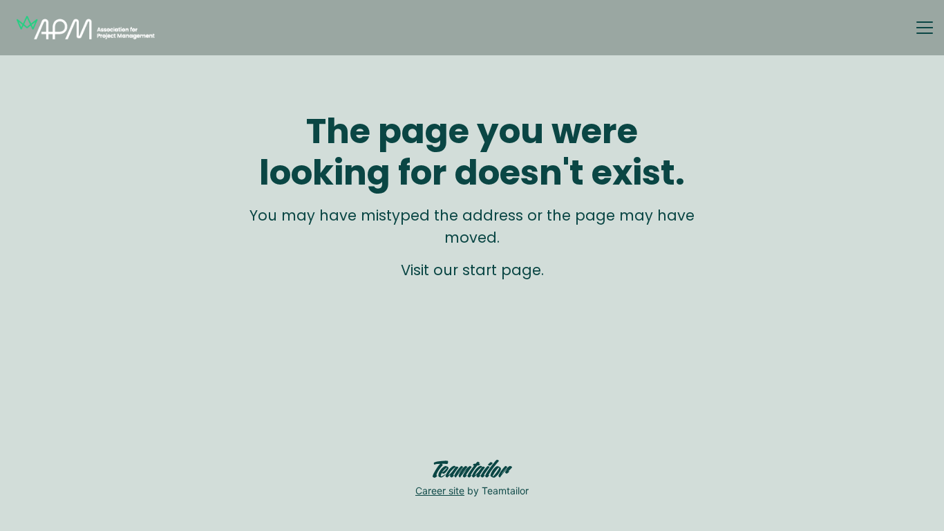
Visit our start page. (472, 270)
